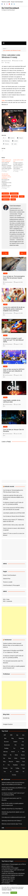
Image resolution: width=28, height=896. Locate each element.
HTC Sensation (6, 882)
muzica (23, 755)
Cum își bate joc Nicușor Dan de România (13, 516)
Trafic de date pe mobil (7, 881)
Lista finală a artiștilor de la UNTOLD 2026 (14, 513)
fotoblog (6, 748)
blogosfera (21, 738)
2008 (11, 735)
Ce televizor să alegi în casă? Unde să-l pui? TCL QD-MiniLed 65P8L (13, 340)
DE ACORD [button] (13, 892)
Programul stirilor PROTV (8, 879)
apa (17, 735)
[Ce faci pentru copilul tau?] (19, 165)
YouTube (14, 774)
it (18, 751)
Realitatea (15, 764)
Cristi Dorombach (7, 60)
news (9, 758)
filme (22, 745)
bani (5, 738)
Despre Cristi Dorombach (17, 1)
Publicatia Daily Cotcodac (8, 877)
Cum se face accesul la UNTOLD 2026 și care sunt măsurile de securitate (13, 371)
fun (14, 748)
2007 (5, 735)
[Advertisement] (14, 26)
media (16, 755)
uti (10, 771)
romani (23, 764)
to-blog (17, 768)
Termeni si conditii (6, 1)
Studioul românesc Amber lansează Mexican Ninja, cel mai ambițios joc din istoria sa (13, 645)
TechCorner (8, 639)
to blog (7, 62)
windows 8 (6, 199)
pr (3, 764)
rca (9, 764)
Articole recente (9, 486)
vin (23, 771)
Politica (17, 761)
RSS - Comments (7, 601)
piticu (4, 761)
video (22, 196)
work (13, 199)
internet (13, 751)
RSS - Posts (6, 599)
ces (23, 741)
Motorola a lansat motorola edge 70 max (12, 824)
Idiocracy (5, 751)
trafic (23, 768)
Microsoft (15, 196)
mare (23, 751)
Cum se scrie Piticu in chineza (9, 884)
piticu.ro (11, 761)
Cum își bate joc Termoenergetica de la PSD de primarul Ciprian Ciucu (14, 278)
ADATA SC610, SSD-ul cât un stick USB (13, 524)
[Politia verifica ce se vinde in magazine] (7, 165)
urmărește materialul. (7, 889)
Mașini (4, 755)
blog (12, 738)
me (10, 755)
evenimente (6, 196)
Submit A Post (6, 578)
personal (23, 758)
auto (23, 735)
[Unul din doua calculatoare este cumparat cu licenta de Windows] (7, 181)
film (16, 745)
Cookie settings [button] (5, 892)
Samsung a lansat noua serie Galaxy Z (11, 820)
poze (23, 761)
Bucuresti (6, 193)
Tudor (3, 100)
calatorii (15, 741)
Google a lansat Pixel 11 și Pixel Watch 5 (12, 808)
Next (22, 253)
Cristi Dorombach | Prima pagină (11, 585)
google (22, 748)
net (4, 758)
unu (5, 771)
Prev (6, 253)
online (15, 758)
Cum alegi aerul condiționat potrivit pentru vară (13, 817)
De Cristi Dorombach (10, 8)
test (11, 768)
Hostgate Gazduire (8, 724)
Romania (5, 768)
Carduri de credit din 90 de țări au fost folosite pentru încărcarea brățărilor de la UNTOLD (14, 308)
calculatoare (14, 193)
